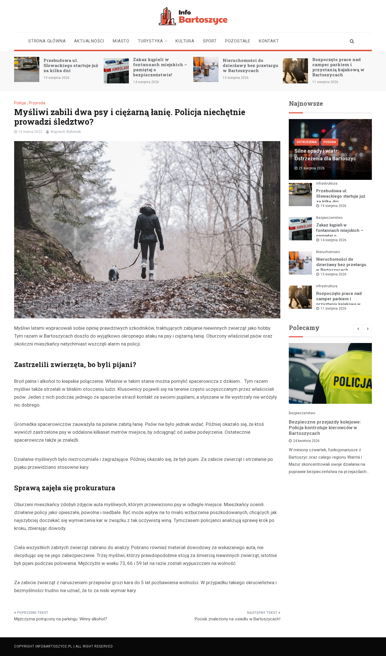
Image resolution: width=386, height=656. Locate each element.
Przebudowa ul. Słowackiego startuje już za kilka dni (71, 65)
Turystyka (150, 41)
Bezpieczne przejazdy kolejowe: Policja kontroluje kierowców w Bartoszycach (325, 427)
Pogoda (330, 142)
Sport (210, 41)
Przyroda (37, 103)
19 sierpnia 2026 (333, 206)
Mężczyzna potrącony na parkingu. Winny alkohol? (60, 619)
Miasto (121, 41)
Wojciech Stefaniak (66, 132)
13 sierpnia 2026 (333, 274)
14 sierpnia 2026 (333, 240)
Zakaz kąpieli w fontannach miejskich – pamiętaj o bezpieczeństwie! (160, 67)
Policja (20, 103)
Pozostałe (237, 41)
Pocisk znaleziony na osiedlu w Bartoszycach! (237, 619)
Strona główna (47, 41)
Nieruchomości (328, 252)
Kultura (184, 41)
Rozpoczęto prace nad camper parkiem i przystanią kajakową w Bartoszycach (338, 67)
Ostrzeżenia (307, 142)
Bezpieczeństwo (329, 218)
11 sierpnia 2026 (333, 308)
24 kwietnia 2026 (306, 441)
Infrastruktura (326, 183)
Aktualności (89, 41)
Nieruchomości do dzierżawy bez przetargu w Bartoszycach (250, 65)
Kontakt (269, 41)
